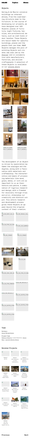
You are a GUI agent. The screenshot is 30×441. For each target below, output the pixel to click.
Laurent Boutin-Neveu (12, 339)
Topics (15, 3)
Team (4, 328)
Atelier (5, 55)
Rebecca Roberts (7, 337)
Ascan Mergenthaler (8, 333)
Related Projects (9, 348)
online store (14, 67)
